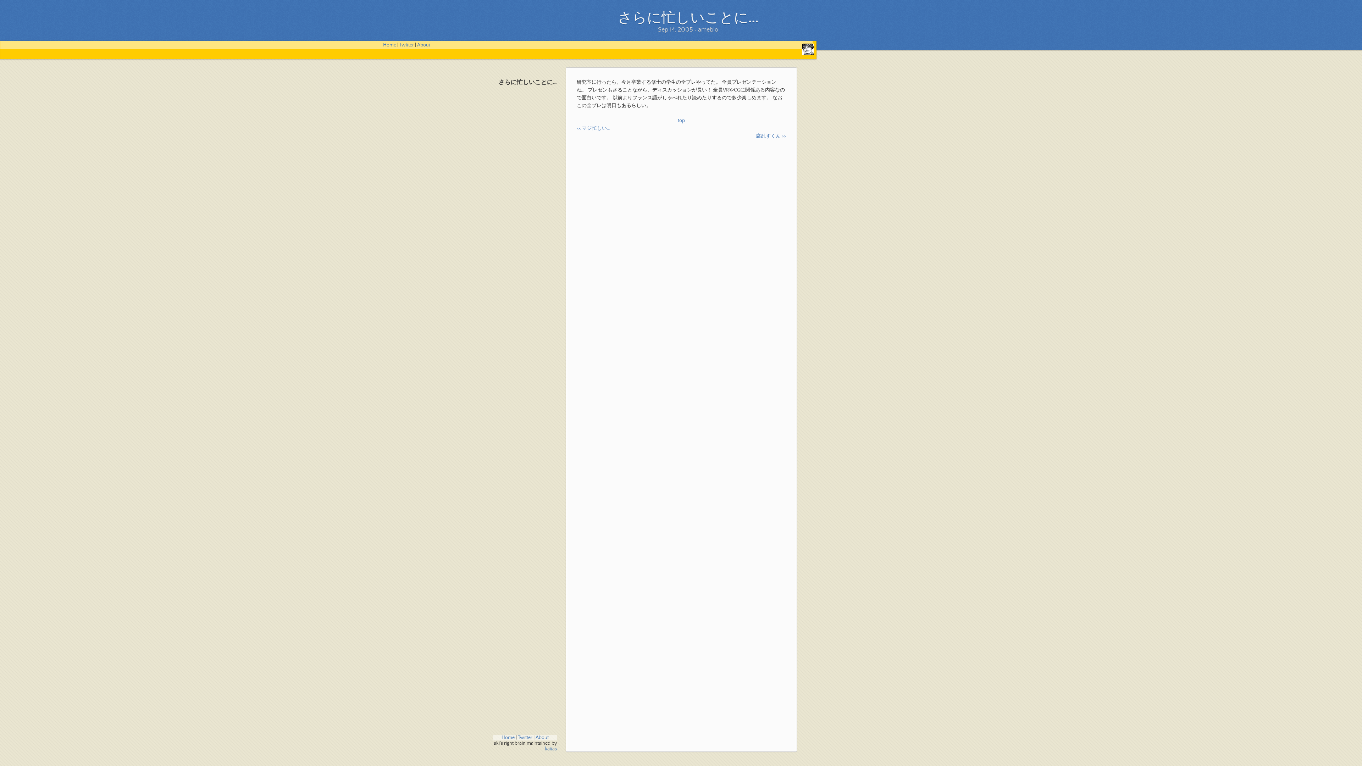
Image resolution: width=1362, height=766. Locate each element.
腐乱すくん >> (771, 136)
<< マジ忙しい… (593, 128)
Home (389, 45)
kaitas (551, 749)
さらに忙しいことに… (528, 82)
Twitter (406, 45)
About (423, 45)
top (681, 120)
